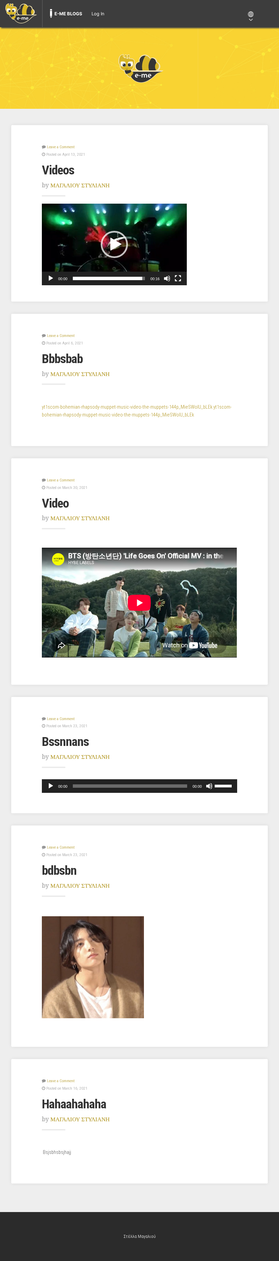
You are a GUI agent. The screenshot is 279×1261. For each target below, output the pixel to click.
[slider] (109, 278)
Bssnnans (65, 741)
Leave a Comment (61, 146)
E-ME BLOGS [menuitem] (68, 13)
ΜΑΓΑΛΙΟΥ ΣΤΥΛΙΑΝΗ (80, 185)
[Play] (50, 278)
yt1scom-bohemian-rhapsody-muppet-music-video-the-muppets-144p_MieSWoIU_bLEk (127, 407)
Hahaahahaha (74, 1103)
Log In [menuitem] (98, 13)
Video (55, 503)
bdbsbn (59, 870)
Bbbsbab (62, 358)
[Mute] (167, 278)
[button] (114, 244)
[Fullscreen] (178, 278)
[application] (114, 244)
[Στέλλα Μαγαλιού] (139, 68)
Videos (58, 170)
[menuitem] (21, 13)
